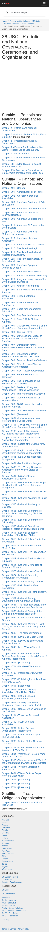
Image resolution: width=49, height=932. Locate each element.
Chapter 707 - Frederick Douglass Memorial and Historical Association (20, 388)
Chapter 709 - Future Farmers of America (23, 393)
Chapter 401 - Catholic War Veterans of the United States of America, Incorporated (24, 327)
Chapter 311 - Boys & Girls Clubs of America (20, 320)
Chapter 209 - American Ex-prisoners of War (22, 220)
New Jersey (7, 848)
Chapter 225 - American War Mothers (21, 271)
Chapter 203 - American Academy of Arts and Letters (23, 203)
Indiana (5, 838)
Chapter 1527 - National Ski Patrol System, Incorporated (24, 593)
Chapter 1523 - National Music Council (22, 571)
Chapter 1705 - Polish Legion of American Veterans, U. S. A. (24, 680)
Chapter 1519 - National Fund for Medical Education (23, 559)
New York (6, 851)
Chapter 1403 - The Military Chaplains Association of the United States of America (22, 469)
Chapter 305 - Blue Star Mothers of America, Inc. (20, 304)
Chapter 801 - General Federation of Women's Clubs (21, 399)
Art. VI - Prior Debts (10, 913)
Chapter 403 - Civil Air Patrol (17, 331)
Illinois (4, 835)
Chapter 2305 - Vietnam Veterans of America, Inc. (20, 768)
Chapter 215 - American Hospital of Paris (23, 244)
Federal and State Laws (20, 21)
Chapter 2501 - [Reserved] (16, 779)
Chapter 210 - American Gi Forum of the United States (23, 226)
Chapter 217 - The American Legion (20, 248)
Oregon (5, 858)
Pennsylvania (7, 861)
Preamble (6, 897)
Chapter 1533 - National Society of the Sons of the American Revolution (22, 612)
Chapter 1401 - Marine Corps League (21, 463)
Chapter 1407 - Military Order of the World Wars (24, 493)
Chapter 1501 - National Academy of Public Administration (24, 499)
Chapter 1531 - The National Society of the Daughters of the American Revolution (24, 606)
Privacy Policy (23, 928)
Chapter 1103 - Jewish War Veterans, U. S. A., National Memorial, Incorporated (24, 432)
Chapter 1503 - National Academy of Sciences (21, 505)
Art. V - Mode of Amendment (14, 910)
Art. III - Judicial (8, 905)
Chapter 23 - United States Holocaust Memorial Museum (21, 165)
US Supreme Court (10, 876)
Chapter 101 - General (13, 187)
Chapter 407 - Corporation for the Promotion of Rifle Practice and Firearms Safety (23, 347)
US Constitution (8, 893)
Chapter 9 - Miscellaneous (15, 153)
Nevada (5, 845)
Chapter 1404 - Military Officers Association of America (18, 477)
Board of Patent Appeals (12, 882)
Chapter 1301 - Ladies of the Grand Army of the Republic (23, 445)
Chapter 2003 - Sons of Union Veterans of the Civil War (24, 710)
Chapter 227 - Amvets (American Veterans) (24, 275)
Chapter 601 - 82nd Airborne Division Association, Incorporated (21, 365)
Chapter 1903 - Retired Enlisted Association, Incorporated (18, 697)
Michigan (5, 843)
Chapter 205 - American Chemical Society (24, 208)
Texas (4, 864)
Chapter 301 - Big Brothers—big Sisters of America (24, 291)
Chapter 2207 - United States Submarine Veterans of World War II (23, 749)
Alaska (4, 822)
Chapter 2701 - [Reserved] (16, 787)
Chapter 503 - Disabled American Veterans (24, 360)
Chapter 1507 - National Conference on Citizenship (22, 521)
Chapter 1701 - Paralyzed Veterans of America (21, 667)
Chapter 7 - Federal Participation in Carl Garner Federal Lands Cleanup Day (22, 148)
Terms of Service (9, 928)
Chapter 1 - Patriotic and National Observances (19, 129)
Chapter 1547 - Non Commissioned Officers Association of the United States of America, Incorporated (24, 656)
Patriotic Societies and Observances (19, 23)
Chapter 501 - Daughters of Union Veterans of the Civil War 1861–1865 (21, 355)
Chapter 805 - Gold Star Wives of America (24, 410)
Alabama (5, 819)
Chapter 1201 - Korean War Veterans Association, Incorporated (21, 439)
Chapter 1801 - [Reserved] (16, 685)
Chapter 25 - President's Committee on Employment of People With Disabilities (22, 171)
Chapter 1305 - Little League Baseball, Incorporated (22, 458)
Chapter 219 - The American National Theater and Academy (21, 253)
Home (4, 21)
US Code (36, 21)
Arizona (5, 825)
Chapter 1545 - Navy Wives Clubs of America (21, 648)
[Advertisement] (24, 85)
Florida (5, 830)
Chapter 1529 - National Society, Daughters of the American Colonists (21, 599)
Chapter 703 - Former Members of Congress (20, 376)
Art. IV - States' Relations (12, 908)
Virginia (5, 866)
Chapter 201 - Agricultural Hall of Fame (22, 191)
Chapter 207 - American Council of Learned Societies (20, 214)
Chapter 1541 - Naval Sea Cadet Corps (22, 636)
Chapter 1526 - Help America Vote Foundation (20, 586)
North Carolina (8, 853)
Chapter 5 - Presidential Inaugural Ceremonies (19, 142)
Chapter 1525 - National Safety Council (22, 581)
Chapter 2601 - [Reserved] (16, 783)
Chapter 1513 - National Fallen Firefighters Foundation (24, 540)
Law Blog (6, 919)
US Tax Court (7, 879)
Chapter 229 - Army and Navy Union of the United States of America (24, 280)
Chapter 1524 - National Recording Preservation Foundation (20, 576)
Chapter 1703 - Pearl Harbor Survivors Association (22, 674)
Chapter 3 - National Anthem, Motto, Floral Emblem (24, 135)
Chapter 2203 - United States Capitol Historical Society (21, 736)
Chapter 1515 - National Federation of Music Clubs (21, 547)
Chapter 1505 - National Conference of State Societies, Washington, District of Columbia (22, 513)
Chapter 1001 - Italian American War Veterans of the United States (21, 419)
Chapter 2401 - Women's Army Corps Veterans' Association (21, 774)
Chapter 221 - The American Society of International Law (22, 260)
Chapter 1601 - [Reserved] (16, 662)
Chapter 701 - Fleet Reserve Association (23, 370)
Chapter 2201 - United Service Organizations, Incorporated (18, 729)
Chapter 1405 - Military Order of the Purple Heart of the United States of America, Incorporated (24, 485)
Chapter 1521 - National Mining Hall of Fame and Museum (22, 566)
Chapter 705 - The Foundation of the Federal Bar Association (21, 382)
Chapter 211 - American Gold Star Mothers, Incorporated (20, 233)
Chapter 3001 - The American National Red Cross (22, 803)
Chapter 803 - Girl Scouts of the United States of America (22, 405)
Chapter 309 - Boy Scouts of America (21, 315)
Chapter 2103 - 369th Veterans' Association (18, 723)
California (6, 827)
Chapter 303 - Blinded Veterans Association (18, 297)
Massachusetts (8, 840)
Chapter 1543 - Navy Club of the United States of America (22, 642)
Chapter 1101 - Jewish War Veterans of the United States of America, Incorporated (24, 426)
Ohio (4, 856)
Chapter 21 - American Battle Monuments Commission (23, 159)
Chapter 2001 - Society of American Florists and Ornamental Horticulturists (22, 704)
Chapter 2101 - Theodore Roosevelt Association (20, 716)
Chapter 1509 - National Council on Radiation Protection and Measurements (23, 527)
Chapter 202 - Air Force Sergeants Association (20, 197)
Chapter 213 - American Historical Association (19, 239)
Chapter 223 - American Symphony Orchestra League (20, 266)
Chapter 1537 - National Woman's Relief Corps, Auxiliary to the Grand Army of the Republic (23, 626)
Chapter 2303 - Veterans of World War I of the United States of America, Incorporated (24, 761)
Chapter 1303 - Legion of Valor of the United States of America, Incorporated (22, 451)
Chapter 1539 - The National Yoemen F (22, 632)
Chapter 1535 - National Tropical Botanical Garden (24, 619)
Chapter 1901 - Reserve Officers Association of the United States (19, 691)
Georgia (5, 832)
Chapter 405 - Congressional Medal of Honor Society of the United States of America (22, 338)
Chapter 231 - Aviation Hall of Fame (20, 285)
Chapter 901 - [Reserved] (15, 414)
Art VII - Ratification (10, 915)
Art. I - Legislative (9, 900)
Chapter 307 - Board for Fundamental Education (21, 310)
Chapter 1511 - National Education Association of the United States (20, 534)
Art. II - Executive (9, 902)
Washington (7, 869)
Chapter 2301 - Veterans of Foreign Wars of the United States (23, 755)
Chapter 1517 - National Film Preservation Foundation (24, 553)
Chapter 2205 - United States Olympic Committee (22, 742)
